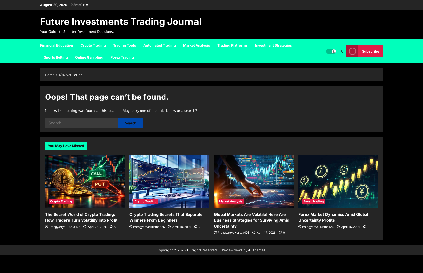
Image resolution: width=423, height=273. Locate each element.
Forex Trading (122, 57)
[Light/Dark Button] (331, 51)
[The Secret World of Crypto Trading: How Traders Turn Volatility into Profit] (85, 181)
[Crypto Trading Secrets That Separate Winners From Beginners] (169, 181)
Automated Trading (159, 45)
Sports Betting (56, 57)
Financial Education (56, 45)
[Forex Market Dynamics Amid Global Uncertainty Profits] (338, 181)
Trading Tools (124, 45)
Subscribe (370, 51)
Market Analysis (196, 45)
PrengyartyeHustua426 (64, 227)
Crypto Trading (93, 45)
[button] (341, 51)
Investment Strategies (273, 45)
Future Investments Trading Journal (120, 21)
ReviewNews (232, 250)
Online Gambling (89, 57)
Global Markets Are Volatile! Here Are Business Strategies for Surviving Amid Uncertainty (251, 220)
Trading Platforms (232, 45)
